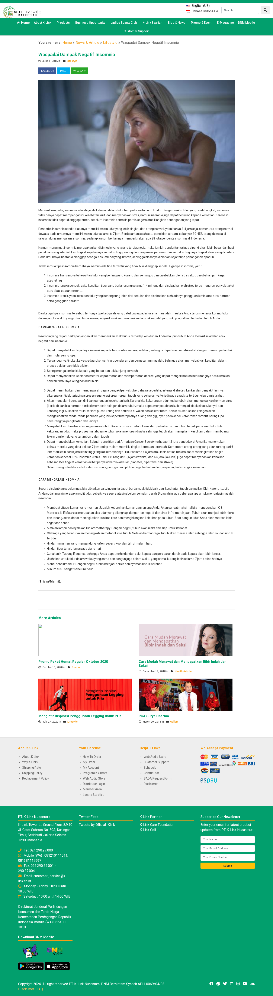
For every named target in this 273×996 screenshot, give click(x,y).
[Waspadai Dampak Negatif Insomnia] (136, 141)
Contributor (151, 773)
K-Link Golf (148, 830)
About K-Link (30, 756)
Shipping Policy (32, 773)
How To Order (92, 756)
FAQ (40, 989)
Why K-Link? (30, 762)
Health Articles (184, 671)
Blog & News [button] (176, 22)
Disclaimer (151, 784)
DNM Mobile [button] (246, 22)
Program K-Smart (95, 773)
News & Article (87, 43)
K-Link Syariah (152, 22)
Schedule (150, 767)
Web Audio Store (94, 778)
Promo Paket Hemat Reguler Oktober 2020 (73, 662)
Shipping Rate (31, 767)
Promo (76, 667)
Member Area (92, 789)
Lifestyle (110, 43)
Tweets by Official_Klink (97, 825)
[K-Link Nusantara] (22, 12)
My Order (89, 762)
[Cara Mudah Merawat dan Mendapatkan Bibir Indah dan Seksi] (185, 640)
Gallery (174, 721)
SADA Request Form (157, 778)
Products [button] (63, 22)
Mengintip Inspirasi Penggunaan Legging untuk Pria (79, 716)
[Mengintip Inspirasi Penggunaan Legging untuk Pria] (85, 694)
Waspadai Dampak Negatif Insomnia (76, 54)
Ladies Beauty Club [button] (124, 22)
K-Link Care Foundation (157, 825)
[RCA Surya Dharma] (185, 694)
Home (25, 22)
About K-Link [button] (42, 22)
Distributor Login (94, 784)
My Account (91, 767)
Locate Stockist (93, 794)
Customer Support (136, 31)
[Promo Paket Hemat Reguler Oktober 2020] (85, 640)
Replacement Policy (35, 778)
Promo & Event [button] (201, 22)
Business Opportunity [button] (90, 22)
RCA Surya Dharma (154, 716)
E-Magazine (225, 22)
